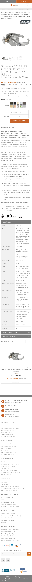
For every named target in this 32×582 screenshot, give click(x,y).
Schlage (18, 225)
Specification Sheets (9, 336)
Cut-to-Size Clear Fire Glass (9, 518)
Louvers (3, 522)
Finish (7, 105)
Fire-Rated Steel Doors (7, 432)
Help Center (4, 462)
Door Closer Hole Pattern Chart (10, 540)
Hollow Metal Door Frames (8, 498)
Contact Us (4, 482)
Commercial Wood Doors (8, 436)
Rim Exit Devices (6, 448)
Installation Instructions (10, 332)
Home (2, 12)
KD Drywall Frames (6, 500)
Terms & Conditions (24, 578)
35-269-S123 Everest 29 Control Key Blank (15, 208)
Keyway (6, 112)
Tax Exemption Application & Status (11, 472)
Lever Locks (4, 450)
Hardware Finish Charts (8, 538)
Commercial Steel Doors (8, 430)
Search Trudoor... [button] (27, 5)
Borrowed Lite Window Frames (10, 506)
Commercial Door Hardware (12, 12)
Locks (21, 12)
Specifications (7, 222)
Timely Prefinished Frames (8, 504)
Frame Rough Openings (8, 534)
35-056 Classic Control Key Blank (13, 206)
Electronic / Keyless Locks (8, 452)
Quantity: (6, 116)
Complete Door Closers (7, 454)
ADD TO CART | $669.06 (19, 120)
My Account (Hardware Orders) (10, 464)
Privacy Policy (5, 578)
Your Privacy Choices (14, 578)
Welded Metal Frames (7, 502)
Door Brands (4, 426)
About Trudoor (5, 484)
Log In (3, 82)
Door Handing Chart (7, 536)
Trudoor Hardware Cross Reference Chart (13, 488)
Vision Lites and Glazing (8, 514)
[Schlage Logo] (25, 22)
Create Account (11, 82)
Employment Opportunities (9, 490)
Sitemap (4, 580)
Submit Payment (6, 474)
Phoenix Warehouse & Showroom (10, 486)
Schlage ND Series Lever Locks (15, 14)
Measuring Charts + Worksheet (10, 529)
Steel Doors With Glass (7, 434)
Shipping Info (5, 468)
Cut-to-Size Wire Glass (7, 520)
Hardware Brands (6, 444)
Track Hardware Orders (8, 466)
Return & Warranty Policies (9, 470)
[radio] (11, 103)
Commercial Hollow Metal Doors (10, 428)
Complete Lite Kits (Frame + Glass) (11, 516)
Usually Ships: (19, 85)
